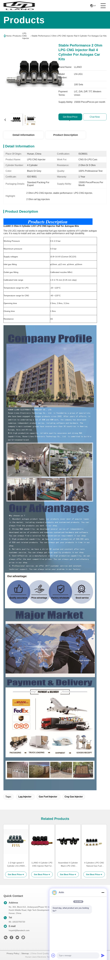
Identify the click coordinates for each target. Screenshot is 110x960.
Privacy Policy (13, 953)
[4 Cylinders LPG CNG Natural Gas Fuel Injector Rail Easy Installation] (94, 841)
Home (8, 36)
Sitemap (25, 953)
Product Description (65, 135)
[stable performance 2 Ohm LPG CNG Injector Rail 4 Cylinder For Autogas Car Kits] (37, 77)
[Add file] (53, 955)
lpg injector (24, 796)
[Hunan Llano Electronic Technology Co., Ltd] (19, 5)
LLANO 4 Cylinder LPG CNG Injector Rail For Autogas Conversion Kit (42, 864)
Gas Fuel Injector (48, 796)
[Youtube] (17, 938)
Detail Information (24, 135)
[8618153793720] (23, 938)
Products (17, 36)
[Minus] (103, 892)
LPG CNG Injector (25, 35)
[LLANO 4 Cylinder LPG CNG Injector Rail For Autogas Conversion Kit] (42, 841)
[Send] (103, 955)
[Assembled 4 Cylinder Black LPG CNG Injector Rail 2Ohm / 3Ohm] (68, 841)
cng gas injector (74, 796)
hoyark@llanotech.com (19, 930)
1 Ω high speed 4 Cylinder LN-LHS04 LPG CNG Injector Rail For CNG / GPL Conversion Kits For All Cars (16, 864)
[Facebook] (11, 938)
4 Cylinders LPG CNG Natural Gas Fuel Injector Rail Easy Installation (94, 864)
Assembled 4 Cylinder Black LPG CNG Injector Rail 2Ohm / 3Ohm (68, 864)
